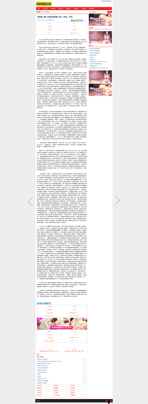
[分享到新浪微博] (74, 20)
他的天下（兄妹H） (74, 315)
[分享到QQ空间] (72, 20)
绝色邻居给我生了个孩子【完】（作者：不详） (99, 68)
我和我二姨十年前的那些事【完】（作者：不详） (55, 17)
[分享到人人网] (47, 303)
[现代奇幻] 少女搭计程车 (42, 359)
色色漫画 (49, 26)
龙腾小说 (39, 392)
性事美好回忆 (92, 59)
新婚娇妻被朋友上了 (94, 66)
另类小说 (45, 8)
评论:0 (52, 20)
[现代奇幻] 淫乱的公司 (41, 370)
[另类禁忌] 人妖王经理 (41, 383)
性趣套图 (73, 395)
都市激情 (91, 8)
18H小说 (39, 395)
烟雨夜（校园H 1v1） (74, 33)
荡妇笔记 (39, 374)
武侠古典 (53, 8)
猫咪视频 (49, 23)
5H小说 (74, 26)
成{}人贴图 (56, 395)
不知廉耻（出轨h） (74, 337)
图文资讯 (73, 392)
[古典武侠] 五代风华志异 (42, 365)
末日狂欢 (39, 376)
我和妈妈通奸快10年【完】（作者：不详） (98, 61)
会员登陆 (104, 1)
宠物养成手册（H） (74, 312)
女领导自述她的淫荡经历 (95, 53)
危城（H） (49, 33)
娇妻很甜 (74, 29)
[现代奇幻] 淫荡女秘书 (41, 372)
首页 (39, 8)
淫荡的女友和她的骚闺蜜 (95, 48)
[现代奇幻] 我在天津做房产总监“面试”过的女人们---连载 (48, 361)
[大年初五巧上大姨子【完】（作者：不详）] (117, 202)
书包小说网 (49, 29)
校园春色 (76, 8)
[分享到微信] (79, 20)
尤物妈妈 (91, 57)
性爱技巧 (60, 8)
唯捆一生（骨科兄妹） (49, 340)
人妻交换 (84, 8)
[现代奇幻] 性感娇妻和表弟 (42, 368)
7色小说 (74, 23)
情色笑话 (68, 8)
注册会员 (110, 1)
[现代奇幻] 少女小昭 (41, 378)
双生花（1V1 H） (74, 340)
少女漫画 (56, 392)
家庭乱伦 (47, 12)
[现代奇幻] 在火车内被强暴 (42, 380)
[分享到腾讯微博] (45, 303)
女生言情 (73, 390)
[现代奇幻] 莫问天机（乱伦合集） (44, 363)
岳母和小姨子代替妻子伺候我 (96, 63)
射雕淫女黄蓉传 (93, 55)
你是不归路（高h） (49, 315)
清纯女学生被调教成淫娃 (95, 50)
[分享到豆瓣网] (77, 20)
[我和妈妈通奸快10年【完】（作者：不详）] (31, 202)
